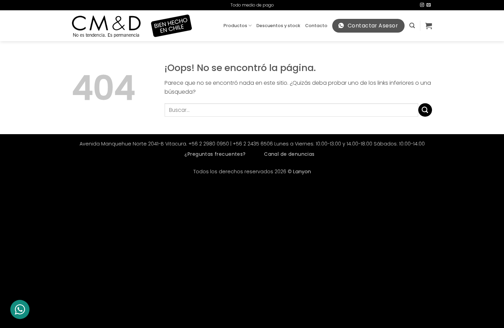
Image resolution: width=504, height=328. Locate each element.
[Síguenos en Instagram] (422, 5)
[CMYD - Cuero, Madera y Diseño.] (106, 26)
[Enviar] (425, 110)
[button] (412, 25)
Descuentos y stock (278, 25)
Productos (235, 25)
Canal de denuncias (289, 154)
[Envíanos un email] (429, 5)
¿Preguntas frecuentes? (214, 154)
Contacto (316, 25)
